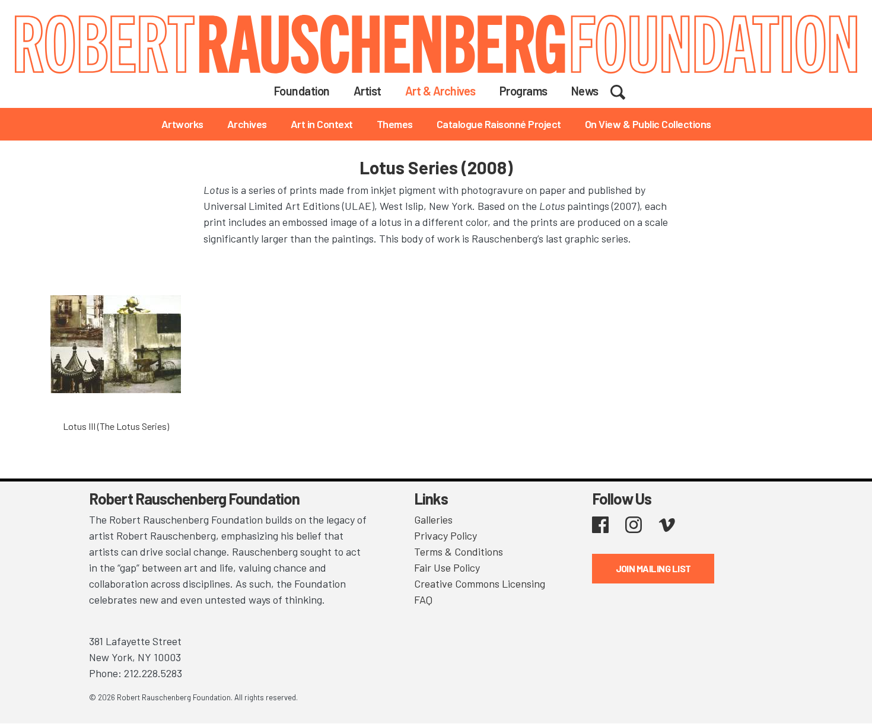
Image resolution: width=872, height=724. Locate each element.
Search (625, 90)
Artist (367, 91)
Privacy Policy (445, 535)
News (585, 91)
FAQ (423, 599)
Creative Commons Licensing (479, 583)
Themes (395, 123)
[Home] (436, 44)
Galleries (433, 519)
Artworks (182, 123)
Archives (247, 123)
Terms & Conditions (458, 551)
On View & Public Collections (648, 123)
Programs (523, 91)
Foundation (302, 91)
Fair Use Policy (447, 567)
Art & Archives (440, 91)
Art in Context (322, 123)
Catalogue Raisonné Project (499, 123)
